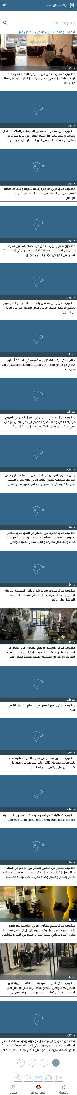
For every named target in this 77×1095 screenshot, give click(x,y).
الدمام (72, 32)
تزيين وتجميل (43, 32)
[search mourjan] (5, 22)
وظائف (59, 32)
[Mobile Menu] (4, 5)
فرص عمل (24, 32)
